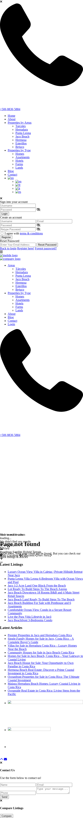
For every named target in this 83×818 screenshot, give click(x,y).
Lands (19, 167)
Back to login (8, 248)
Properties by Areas (19, 122)
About (11, 119)
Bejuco (19, 146)
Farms (19, 164)
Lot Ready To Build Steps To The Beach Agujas (37, 589)
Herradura (21, 129)
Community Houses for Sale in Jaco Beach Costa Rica (41, 652)
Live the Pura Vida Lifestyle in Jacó (29, 616)
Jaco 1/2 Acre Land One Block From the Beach (37, 585)
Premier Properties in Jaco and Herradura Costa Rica (40, 635)
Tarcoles (20, 126)
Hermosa (20, 140)
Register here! (25, 248)
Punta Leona (23, 133)
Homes (19, 153)
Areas (11, 265)
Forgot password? (46, 248)
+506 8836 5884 (10, 109)
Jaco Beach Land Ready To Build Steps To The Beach (41, 599)
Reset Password (47, 244)
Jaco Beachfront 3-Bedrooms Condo (30, 620)
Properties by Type (19, 150)
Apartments (22, 157)
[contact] (5, 759)
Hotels (19, 160)
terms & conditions (31, 233)
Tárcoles (20, 268)
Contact (12, 174)
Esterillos (21, 143)
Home (11, 115)
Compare (7, 816)
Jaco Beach (22, 136)
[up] (1, 759)
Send (4, 796)
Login (5, 213)
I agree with (24, 233)
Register (6, 237)
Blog (11, 171)
